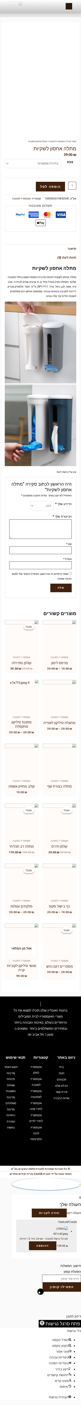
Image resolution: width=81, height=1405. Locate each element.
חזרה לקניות (49, 1213)
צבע (70, 162)
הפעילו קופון (62, 1287)
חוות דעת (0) (66, 258)
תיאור (72, 249)
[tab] (40, 248)
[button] (60, 1323)
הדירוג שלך (63, 504)
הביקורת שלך (62, 516)
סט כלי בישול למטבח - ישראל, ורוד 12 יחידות (44, 1238)
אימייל (67, 559)
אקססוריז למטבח (57, 141)
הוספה (42, 1245)
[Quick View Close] (71, 1302)
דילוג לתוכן (73, 1316)
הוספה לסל (50, 187)
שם (69, 544)
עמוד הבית (71, 141)
